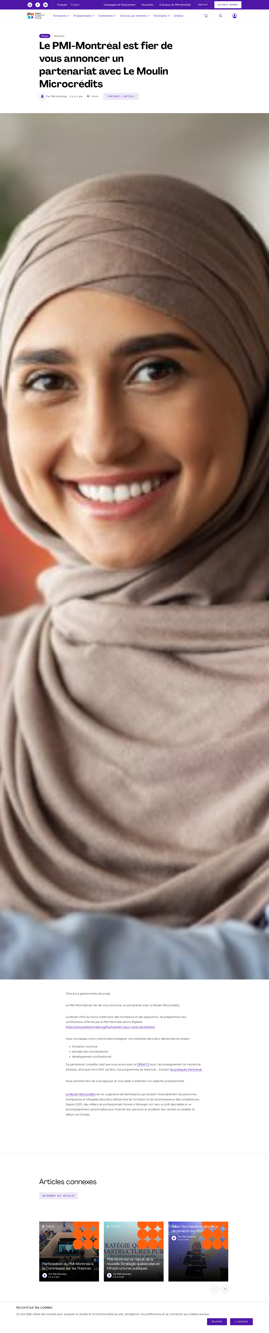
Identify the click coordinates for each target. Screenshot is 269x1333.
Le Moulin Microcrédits (81, 1094)
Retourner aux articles (58, 1196)
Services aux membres (133, 15)
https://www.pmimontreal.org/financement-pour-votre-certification (110, 1027)
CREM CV (143, 1064)
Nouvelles (147, 4)
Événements (106, 15)
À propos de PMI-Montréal (175, 4)
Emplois (178, 15)
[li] (30, 4)
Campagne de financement (119, 4)
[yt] (45, 4)
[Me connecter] (234, 15)
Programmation (82, 15)
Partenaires (160, 15)
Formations (59, 15)
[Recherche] (220, 15)
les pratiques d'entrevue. (186, 1069)
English (75, 4)
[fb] (37, 4)
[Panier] (206, 15)
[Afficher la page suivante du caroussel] (225, 1289)
